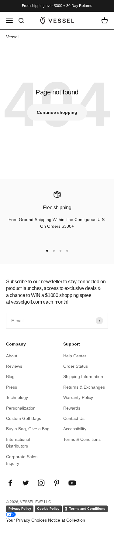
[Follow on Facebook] (10, 483)
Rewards (71, 408)
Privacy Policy (20, 508)
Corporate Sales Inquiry (21, 460)
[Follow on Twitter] (26, 483)
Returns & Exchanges (84, 387)
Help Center (74, 355)
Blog (10, 376)
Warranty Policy (78, 397)
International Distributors (18, 442)
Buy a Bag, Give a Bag (28, 428)
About (11, 355)
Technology (17, 397)
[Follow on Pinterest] (57, 483)
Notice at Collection (66, 520)
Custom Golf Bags (23, 418)
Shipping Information (83, 376)
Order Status (75, 366)
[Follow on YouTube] (72, 483)
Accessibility (74, 428)
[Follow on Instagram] (41, 483)
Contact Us (74, 418)
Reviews (14, 366)
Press (11, 387)
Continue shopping (57, 112)
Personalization (21, 408)
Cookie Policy (48, 508)
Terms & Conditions (82, 439)
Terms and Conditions (87, 508)
